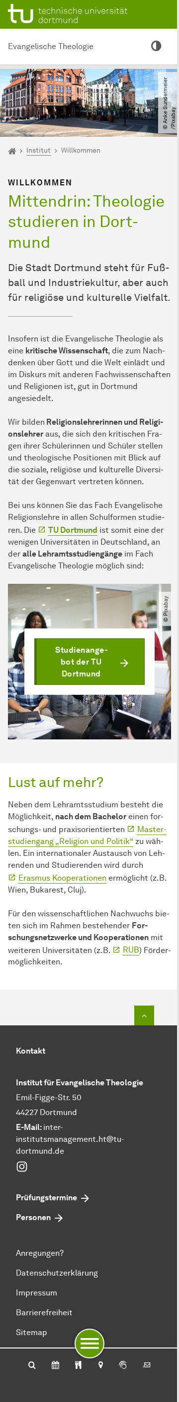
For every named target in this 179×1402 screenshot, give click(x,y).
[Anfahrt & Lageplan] (100, 1366)
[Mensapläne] (78, 1366)
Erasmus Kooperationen (62, 878)
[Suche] (32, 1366)
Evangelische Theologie (50, 46)
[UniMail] (147, 1366)
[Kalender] (55, 1366)
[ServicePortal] (123, 1366)
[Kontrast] (156, 46)
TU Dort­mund (72, 530)
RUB (131, 949)
